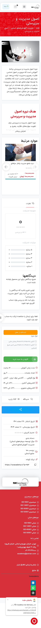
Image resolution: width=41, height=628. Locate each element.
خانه (37, 28)
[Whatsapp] (33, 587)
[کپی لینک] (35, 465)
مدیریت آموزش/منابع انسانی (22, 28)
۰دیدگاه (26, 399)
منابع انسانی (29, 453)
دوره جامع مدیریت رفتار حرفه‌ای (22, 163)
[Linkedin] (33, 582)
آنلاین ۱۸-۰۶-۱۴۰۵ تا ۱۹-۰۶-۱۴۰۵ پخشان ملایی (21, 341)
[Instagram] (33, 592)
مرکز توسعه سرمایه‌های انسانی (22, 441)
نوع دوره (34, 336)
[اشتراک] (20, 409)
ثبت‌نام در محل (20, 332)
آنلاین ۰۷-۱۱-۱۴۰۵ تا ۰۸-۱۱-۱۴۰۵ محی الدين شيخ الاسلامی (22, 346)
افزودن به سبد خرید (20, 359)
